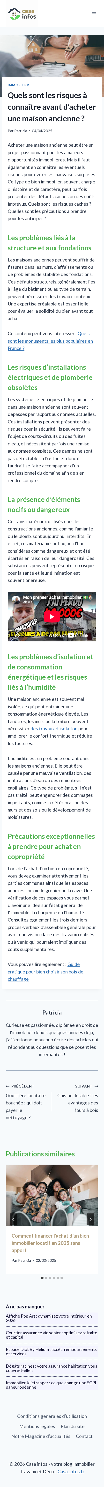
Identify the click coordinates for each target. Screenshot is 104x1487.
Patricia (20, 131)
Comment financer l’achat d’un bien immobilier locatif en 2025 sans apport (50, 1243)
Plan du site (73, 1426)
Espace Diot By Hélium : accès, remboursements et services (51, 1351)
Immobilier (18, 85)
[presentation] (52, 1195)
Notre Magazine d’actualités (40, 1436)
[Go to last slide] (13, 1219)
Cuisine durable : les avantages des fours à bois (77, 1098)
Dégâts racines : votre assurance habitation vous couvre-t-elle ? (51, 1368)
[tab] (42, 1278)
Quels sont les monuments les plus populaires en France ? (50, 341)
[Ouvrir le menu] (93, 13)
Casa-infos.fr (71, 1471)
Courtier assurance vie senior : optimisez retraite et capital (51, 1335)
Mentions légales (37, 1426)
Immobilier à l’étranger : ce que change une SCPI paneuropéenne (51, 1385)
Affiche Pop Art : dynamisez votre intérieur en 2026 (49, 1318)
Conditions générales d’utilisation (52, 1416)
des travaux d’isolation (53, 728)
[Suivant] (90, 1219)
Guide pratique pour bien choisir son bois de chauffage (45, 971)
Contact (84, 1436)
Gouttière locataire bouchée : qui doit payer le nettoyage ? (26, 1102)
